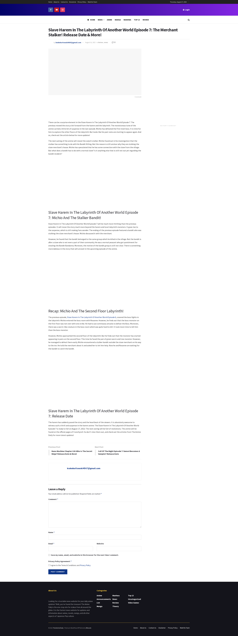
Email (51, 543)
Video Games (133, 603)
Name (51, 532)
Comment (53, 499)
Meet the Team (92, 2)
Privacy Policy (82, 2)
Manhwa (127, 20)
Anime (109, 20)
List (98, 603)
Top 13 (137, 20)
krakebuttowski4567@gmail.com (68, 42)
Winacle (88, 628)
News (100, 20)
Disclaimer (72, 2)
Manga (118, 20)
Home (50, 2)
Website (100, 543)
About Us (56, 2)
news (106, 42)
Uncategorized (134, 599)
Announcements (104, 599)
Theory (115, 606)
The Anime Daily (58, 628)
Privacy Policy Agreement (60, 561)
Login (187, 10)
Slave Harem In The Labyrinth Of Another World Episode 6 (91, 317)
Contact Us (64, 2)
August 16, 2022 (90, 42)
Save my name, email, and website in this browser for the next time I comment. (85, 555)
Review (146, 20)
